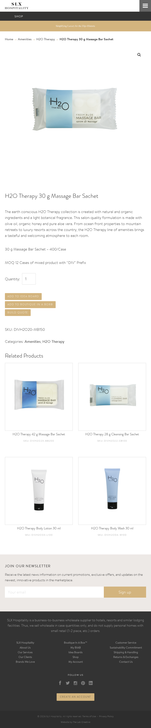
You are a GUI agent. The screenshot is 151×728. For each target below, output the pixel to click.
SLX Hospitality (25, 643)
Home (9, 39)
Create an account (75, 697)
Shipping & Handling (126, 652)
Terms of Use (89, 716)
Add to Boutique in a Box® (30, 304)
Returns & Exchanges (125, 657)
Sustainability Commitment (126, 648)
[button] (139, 54)
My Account (75, 662)
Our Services (25, 652)
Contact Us (126, 662)
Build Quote (17, 312)
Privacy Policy (106, 716)
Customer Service (125, 643)
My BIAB (75, 648)
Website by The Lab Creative (75, 722)
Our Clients (25, 657)
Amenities (25, 39)
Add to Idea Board (23, 296)
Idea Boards (75, 652)
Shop (76, 657)
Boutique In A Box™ (75, 643)
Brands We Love (25, 662)
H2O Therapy (45, 39)
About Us (25, 648)
